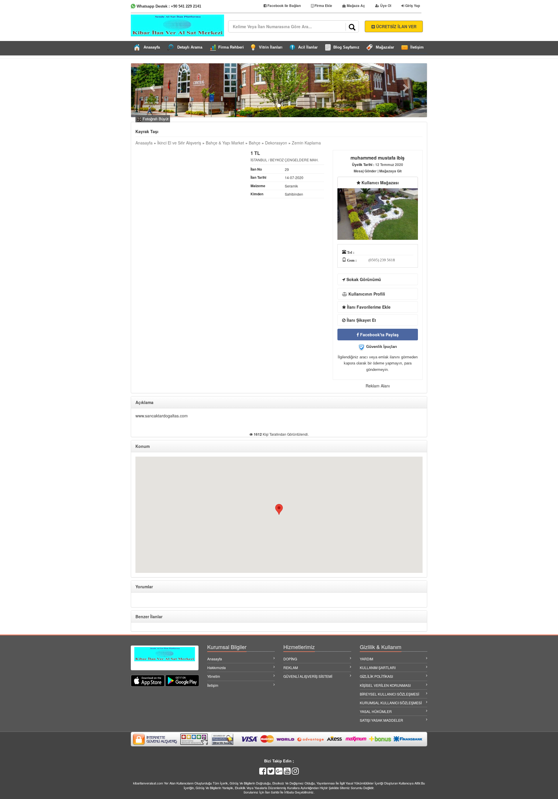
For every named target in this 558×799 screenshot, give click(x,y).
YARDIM (366, 658)
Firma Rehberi (231, 47)
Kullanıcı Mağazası (379, 182)
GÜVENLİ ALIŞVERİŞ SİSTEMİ (307, 676)
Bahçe (254, 143)
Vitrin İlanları (270, 47)
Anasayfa (152, 47)
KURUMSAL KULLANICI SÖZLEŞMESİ (391, 702)
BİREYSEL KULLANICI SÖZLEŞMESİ (389, 693)
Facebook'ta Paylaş (379, 334)
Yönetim (213, 676)
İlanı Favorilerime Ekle (368, 307)
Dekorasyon (276, 143)
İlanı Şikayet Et (361, 320)
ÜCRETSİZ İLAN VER (395, 26)
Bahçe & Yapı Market (225, 143)
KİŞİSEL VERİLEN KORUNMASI (385, 685)
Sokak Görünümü (363, 279)
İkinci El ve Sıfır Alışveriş (179, 143)
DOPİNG (290, 658)
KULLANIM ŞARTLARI (378, 667)
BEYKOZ (277, 159)
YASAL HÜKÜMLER (376, 711)
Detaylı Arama (189, 47)
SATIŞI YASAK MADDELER (381, 720)
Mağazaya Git (390, 171)
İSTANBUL (259, 159)
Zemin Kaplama (306, 143)
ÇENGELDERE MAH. (302, 159)
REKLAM (290, 667)
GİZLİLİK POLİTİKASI (376, 676)
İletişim (417, 47)
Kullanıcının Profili (366, 294)
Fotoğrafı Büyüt (155, 118)
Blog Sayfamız (346, 47)
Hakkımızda (216, 667)
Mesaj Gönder (365, 171)
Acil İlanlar (308, 47)
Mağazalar (385, 47)
